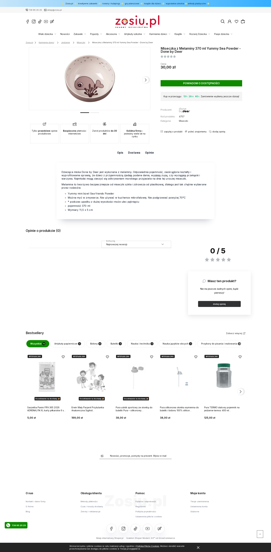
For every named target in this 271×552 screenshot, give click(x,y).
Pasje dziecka (221, 34)
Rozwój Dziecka (198, 34)
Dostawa (134, 152)
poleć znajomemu (197, 131)
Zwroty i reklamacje (90, 511)
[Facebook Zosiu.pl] (27, 21)
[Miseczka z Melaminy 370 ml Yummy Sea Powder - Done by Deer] (89, 78)
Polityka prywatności (146, 511)
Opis (120, 152)
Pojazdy (94, 34)
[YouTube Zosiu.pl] (46, 21)
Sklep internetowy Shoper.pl (109, 538)
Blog (28, 511)
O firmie (30, 506)
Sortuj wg (110, 240)
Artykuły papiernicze (67, 343)
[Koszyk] (243, 21)
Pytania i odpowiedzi (146, 501)
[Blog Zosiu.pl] (52, 21)
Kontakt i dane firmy (35, 501)
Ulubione (194, 511)
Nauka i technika (141, 343)
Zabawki (78, 34)
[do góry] (260, 534)
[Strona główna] (137, 21)
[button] (84, 112)
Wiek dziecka (45, 34)
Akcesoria (111, 34)
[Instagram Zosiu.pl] (34, 21)
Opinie (149, 152)
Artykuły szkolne (133, 34)
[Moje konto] (229, 21)
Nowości (65, 34)
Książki (178, 34)
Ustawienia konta (199, 506)
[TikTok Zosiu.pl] (40, 21)
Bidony (95, 343)
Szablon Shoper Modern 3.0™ (140, 538)
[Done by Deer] (184, 110)
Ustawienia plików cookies (149, 516)
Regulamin (141, 506)
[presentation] (33, 80)
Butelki (116, 343)
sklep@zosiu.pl (54, 10)
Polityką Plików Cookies (147, 546)
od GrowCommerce (165, 538)
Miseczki (183, 121)
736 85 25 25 (35, 10)
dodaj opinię (219, 304)
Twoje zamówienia (199, 501)
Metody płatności (89, 501)
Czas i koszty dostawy (92, 506)
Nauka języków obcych (177, 343)
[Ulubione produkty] (236, 21)
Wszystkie (37, 343)
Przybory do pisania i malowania (220, 343)
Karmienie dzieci (158, 34)
